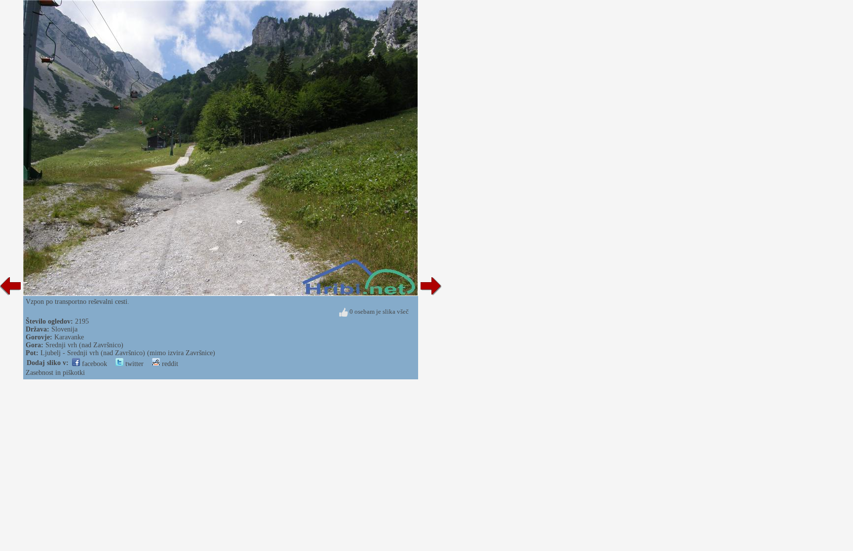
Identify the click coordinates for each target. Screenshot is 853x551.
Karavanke (69, 337)
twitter (133, 363)
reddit (169, 363)
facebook (93, 363)
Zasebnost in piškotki (55, 372)
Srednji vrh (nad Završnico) (84, 345)
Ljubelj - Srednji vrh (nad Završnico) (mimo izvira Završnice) (127, 353)
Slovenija (64, 329)
